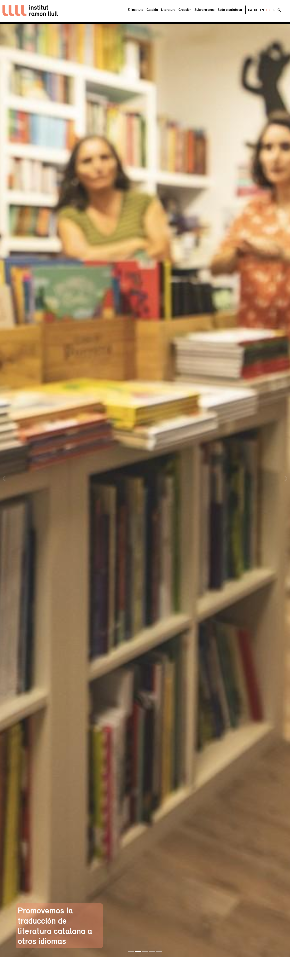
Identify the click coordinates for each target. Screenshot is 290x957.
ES (267, 10)
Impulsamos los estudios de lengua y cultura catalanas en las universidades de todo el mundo (235, 920)
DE (256, 10)
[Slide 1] (131, 951)
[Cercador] (279, 10)
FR (273, 10)
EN (262, 10)
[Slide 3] (145, 951)
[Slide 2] (138, 951)
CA (250, 10)
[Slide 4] (152, 951)
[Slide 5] (159, 951)
